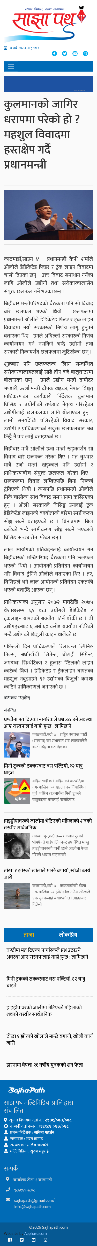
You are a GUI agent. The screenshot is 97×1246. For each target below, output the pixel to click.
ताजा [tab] (29, 935)
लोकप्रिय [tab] (68, 935)
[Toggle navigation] (11, 66)
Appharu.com (35, 1233)
